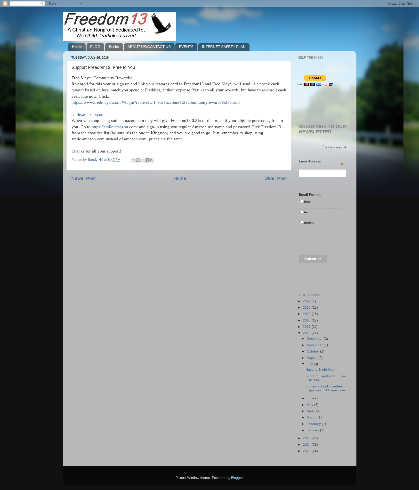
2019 (307, 314)
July (310, 364)
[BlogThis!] (138, 160)
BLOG (95, 47)
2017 (307, 327)
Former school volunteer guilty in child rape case (325, 388)
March (312, 417)
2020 (307, 307)
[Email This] (133, 160)
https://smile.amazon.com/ (115, 126)
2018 (307, 320)
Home (77, 47)
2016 (307, 333)
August (312, 358)
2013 (307, 451)
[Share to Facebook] (147, 160)
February (314, 424)
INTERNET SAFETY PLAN (224, 47)
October (313, 351)
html (307, 202)
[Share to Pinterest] (151, 160)
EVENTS (186, 47)
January (313, 430)
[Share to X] (142, 160)
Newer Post (83, 178)
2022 (307, 301)
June (311, 398)
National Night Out (320, 369)
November (315, 345)
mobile (309, 223)
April (310, 411)
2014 (307, 444)
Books (114, 47)
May (310, 405)
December (315, 338)
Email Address (321, 162)
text (307, 212)
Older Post (276, 178)
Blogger (237, 478)
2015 (307, 438)
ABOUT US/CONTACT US (149, 47)
